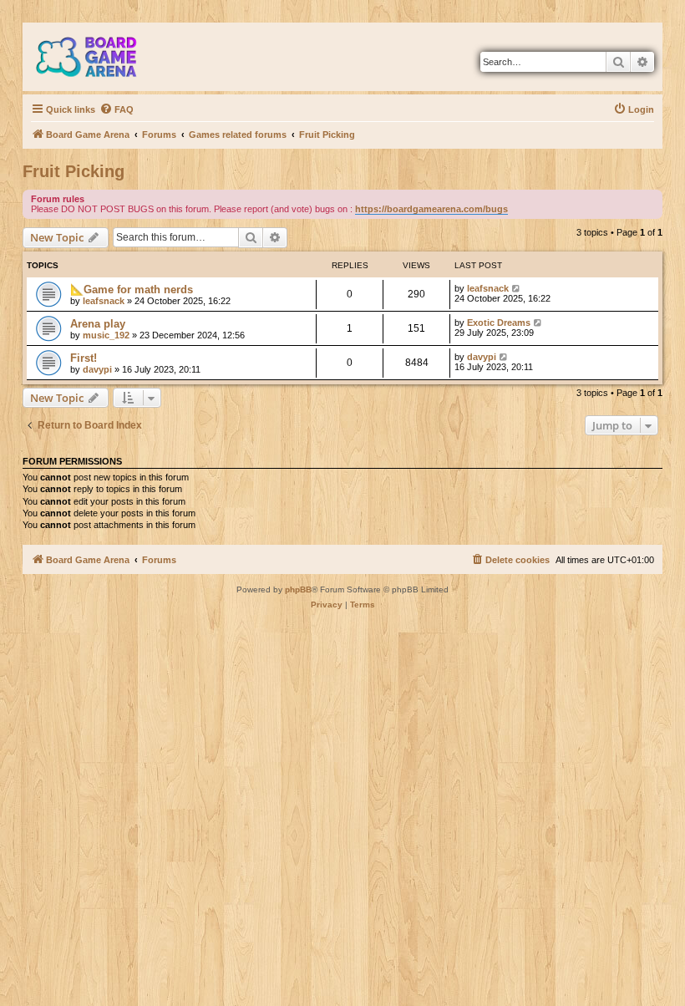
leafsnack (103, 301)
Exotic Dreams (498, 323)
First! (83, 358)
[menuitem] (116, 109)
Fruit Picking (73, 171)
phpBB (298, 589)
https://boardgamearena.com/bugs (431, 209)
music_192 (106, 335)
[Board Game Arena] (98, 57)
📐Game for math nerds (131, 289)
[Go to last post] (516, 288)
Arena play (97, 324)
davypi (97, 369)
